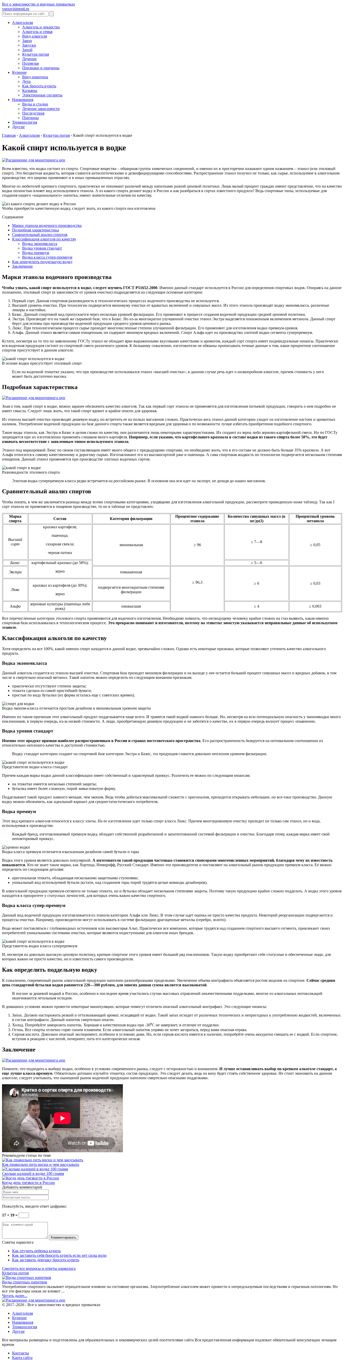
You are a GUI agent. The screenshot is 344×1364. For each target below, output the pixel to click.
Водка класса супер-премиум (47, 257)
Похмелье (30, 63)
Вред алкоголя (34, 36)
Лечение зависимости (41, 109)
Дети (26, 81)
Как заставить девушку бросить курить (45, 1260)
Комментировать (63, 1237)
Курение (19, 72)
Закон (27, 41)
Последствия (33, 113)
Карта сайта (22, 1357)
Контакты (20, 1353)
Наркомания (22, 99)
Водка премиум (35, 253)
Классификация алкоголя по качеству (44, 239)
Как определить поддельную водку (42, 262)
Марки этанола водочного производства (47, 225)
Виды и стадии (35, 104)
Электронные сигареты (42, 95)
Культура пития (35, 54)
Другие (18, 127)
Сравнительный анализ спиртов (39, 234)
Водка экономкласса (39, 243)
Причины (30, 118)
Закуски (29, 45)
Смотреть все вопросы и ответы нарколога (39, 1268)
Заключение (22, 266)
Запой (27, 50)
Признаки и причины (40, 68)
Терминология (24, 122)
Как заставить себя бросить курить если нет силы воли (59, 1255)
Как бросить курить (39, 86)
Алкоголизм (22, 22)
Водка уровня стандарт (42, 248)
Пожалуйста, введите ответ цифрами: (34, 1206)
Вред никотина (35, 77)
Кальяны (29, 90)
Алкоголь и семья (37, 31)
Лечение (29, 59)
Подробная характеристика (35, 230)
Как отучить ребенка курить (36, 1251)
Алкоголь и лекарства (41, 27)
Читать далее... (14, 1295)
